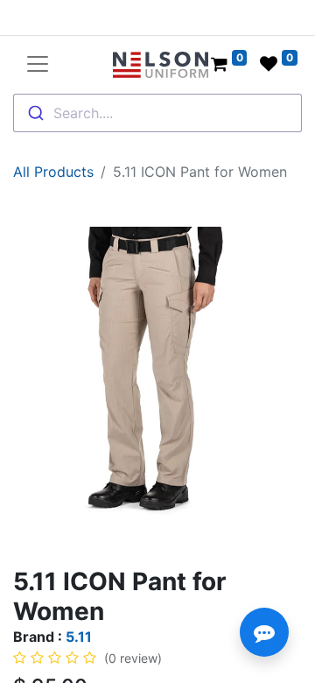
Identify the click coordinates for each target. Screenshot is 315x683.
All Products (53, 171)
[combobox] (157, 113)
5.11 (79, 636)
